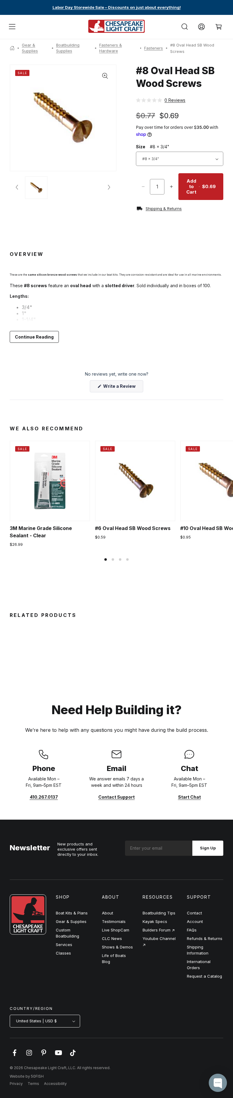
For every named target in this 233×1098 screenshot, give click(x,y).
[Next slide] (108, 187)
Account (195, 921)
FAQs (192, 930)
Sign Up (208, 847)
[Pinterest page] (44, 1056)
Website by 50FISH (27, 1076)
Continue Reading (34, 336)
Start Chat (189, 797)
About (107, 912)
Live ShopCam (115, 930)
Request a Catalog (204, 976)
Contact (194, 912)
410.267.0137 (44, 797)
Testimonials (114, 921)
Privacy (16, 1083)
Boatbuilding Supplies (67, 48)
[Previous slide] (17, 188)
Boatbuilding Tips (159, 912)
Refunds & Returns (204, 938)
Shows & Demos (117, 947)
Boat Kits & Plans (72, 912)
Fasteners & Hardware (110, 48)
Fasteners (153, 48)
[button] (12, 27)
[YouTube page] (58, 1056)
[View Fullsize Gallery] (105, 76)
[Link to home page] (28, 933)
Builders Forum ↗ (159, 930)
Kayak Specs (155, 921)
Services (64, 944)
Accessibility (55, 1083)
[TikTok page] (73, 1056)
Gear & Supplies (30, 48)
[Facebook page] (14, 1056)
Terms (33, 1083)
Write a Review (122, 387)
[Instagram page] (29, 1056)
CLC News (112, 938)
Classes (63, 953)
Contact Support (116, 797)
